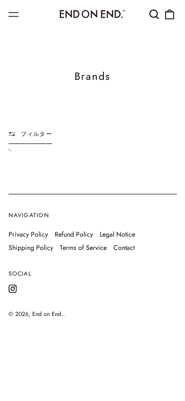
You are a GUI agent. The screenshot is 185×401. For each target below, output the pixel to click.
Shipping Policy (31, 247)
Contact (124, 247)
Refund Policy (74, 234)
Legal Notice (117, 234)
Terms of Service (83, 247)
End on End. (47, 314)
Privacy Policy (28, 234)
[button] (154, 14)
